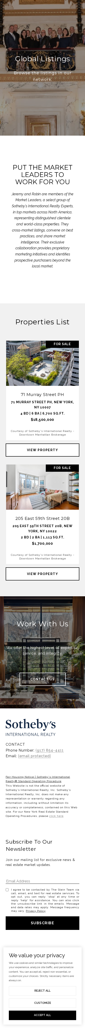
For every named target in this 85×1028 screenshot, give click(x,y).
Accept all (42, 1015)
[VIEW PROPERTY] (43, 446)
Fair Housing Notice (20, 776)
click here (56, 816)
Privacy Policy (36, 910)
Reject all (42, 990)
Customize (42, 1002)
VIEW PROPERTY (42, 450)
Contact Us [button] (42, 679)
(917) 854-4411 (50, 750)
